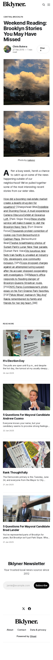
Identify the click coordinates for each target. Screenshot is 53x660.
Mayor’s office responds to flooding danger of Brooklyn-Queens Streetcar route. (24, 278)
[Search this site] (43, 4)
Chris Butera (20, 46)
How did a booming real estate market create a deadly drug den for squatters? (25, 203)
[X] (23, 608)
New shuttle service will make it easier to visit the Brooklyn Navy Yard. (24, 223)
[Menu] (48, 4)
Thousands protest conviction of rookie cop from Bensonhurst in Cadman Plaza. (26, 234)
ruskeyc (31, 160)
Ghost (33, 636)
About (10, 629)
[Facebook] (29, 608)
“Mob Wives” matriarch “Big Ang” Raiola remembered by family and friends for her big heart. (25, 298)
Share (42, 49)
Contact (21, 629)
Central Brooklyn (13, 17)
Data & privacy (38, 629)
